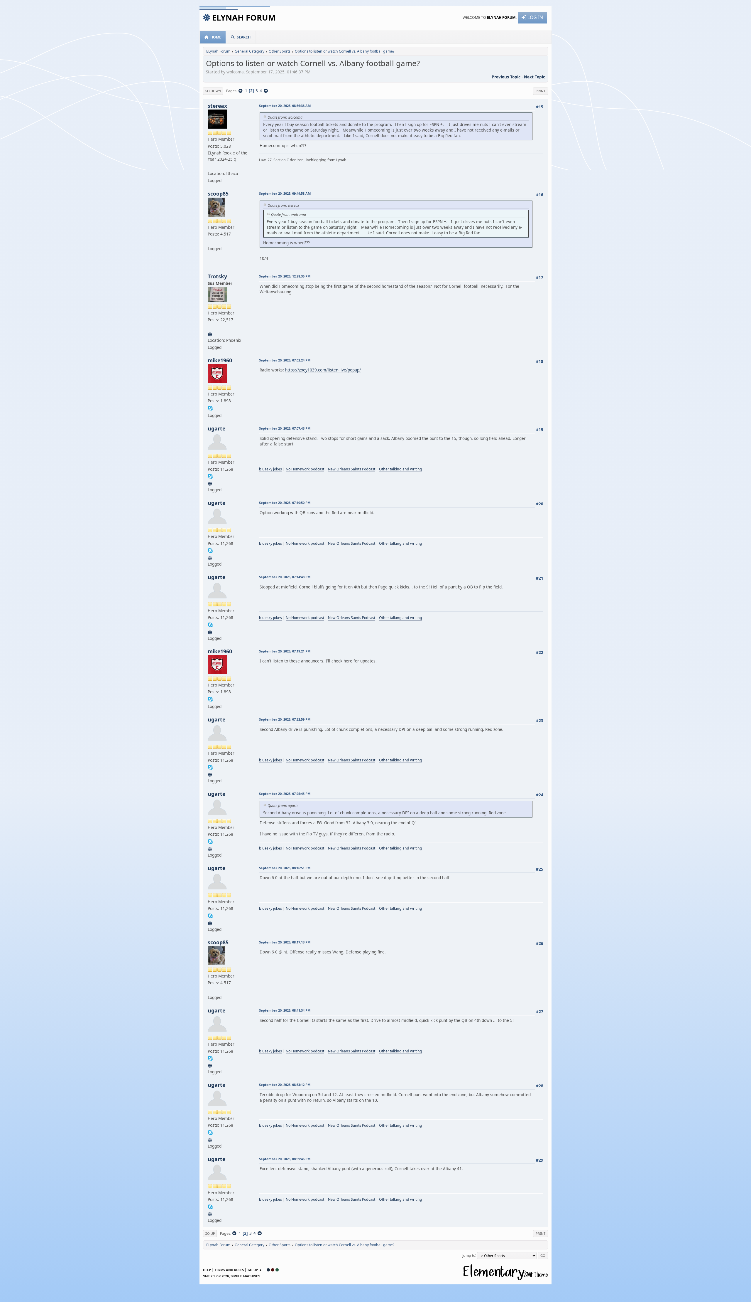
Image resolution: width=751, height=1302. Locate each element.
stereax (217, 105)
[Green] (277, 1270)
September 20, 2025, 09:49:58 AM (285, 193)
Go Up (210, 1233)
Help (207, 1270)
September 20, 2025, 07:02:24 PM (284, 360)
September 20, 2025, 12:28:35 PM (284, 276)
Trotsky (217, 276)
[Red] (272, 1270)
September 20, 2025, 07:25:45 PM (284, 793)
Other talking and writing (400, 469)
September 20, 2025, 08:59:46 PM (284, 1159)
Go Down (213, 91)
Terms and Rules (229, 1270)
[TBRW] (210, 333)
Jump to (468, 1255)
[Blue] (268, 1270)
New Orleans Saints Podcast (351, 469)
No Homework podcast (305, 469)
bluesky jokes (270, 469)
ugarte (216, 428)
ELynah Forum (244, 17)
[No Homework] (210, 482)
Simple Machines (245, 1276)
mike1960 (220, 360)
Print (540, 91)
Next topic (534, 77)
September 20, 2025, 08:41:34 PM (284, 1010)
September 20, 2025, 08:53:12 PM (284, 1084)
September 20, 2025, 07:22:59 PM (284, 719)
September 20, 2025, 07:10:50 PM (284, 502)
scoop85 (218, 193)
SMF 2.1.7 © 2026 (216, 1276)
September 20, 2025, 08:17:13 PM (284, 942)
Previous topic (506, 77)
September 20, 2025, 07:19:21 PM (284, 651)
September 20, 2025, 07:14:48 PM (284, 577)
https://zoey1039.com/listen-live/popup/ (323, 370)
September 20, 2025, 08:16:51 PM (284, 868)
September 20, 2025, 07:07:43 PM (284, 428)
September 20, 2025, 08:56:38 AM (285, 105)
